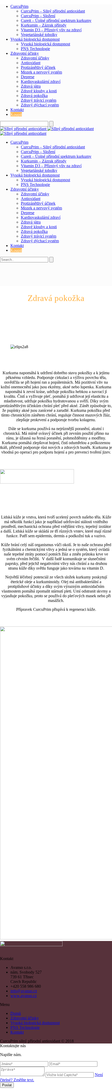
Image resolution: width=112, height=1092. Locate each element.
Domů (15, 1013)
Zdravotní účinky (24, 53)
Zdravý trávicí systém (38, 100)
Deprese (27, 77)
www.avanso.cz (23, 995)
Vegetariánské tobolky (39, 34)
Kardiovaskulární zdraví (40, 81)
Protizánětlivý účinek (38, 67)
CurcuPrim (19, 6)
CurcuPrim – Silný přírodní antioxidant (53, 11)
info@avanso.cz (23, 991)
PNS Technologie (35, 48)
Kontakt (17, 109)
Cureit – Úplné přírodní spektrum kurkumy (56, 20)
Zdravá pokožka (34, 95)
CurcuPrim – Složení (38, 16)
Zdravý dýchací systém (40, 105)
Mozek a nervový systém (41, 72)
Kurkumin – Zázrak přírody (43, 25)
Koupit (16, 114)
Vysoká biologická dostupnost (35, 39)
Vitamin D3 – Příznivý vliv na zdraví (51, 30)
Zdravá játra (31, 86)
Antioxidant (30, 63)
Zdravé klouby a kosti (39, 91)
